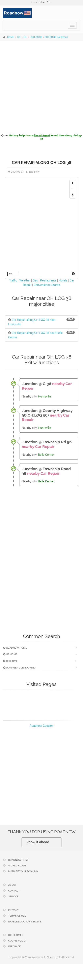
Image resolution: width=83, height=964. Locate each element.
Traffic (13, 280)
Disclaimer (15, 934)
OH (25, 37)
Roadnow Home (16, 647)
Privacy (13, 909)
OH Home (11, 660)
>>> (43, 137)
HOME (10, 37)
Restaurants (48, 280)
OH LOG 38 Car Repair (56, 37)
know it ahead (38, 842)
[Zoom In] (73, 183)
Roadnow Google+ (41, 726)
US (18, 37)
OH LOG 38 (36, 37)
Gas (35, 280)
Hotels (63, 280)
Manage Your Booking (20, 667)
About (12, 884)
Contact (14, 890)
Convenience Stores (47, 285)
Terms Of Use (17, 915)
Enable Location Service (24, 921)
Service (13, 896)
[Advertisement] (41, 86)
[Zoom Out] (73, 189)
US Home (11, 654)
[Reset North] (73, 195)
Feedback (14, 946)
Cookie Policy (17, 940)
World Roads (17, 865)
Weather (24, 280)
